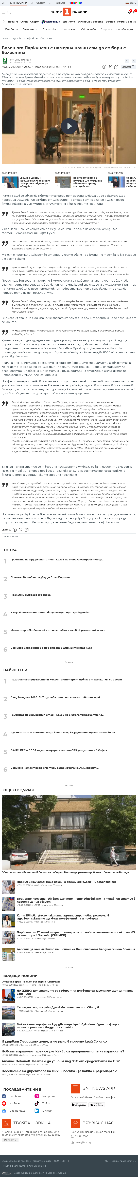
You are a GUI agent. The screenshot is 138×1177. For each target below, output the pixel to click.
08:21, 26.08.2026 (10, 1065)
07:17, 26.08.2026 (10, 1075)
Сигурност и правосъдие (117, 29)
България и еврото (90, 21)
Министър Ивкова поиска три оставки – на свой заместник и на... (58, 630)
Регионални (30, 29)
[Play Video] (69, 126)
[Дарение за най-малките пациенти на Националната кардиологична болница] (8, 954)
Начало (7, 38)
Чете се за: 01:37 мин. (40, 985)
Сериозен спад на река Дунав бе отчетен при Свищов (58, 1007)
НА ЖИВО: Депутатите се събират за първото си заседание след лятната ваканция (75, 992)
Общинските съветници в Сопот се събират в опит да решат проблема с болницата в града (65, 872)
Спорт (34, 21)
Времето (69, 21)
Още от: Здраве (19, 790)
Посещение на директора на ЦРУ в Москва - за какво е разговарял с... (61, 1071)
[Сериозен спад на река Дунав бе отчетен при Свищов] (8, 1012)
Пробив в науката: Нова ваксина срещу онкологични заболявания (66, 882)
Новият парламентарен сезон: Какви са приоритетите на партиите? (63, 1051)
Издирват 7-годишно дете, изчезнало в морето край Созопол (54, 1041)
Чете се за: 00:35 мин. (31, 1045)
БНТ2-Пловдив (23, 59)
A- (134, 61)
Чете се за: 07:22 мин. (41, 1055)
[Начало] (4, 21)
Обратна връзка (42, 1161)
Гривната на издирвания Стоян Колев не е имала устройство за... (57, 559)
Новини (13, 21)
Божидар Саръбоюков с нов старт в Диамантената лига (51, 647)
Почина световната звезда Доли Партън (40, 577)
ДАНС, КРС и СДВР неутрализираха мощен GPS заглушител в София (59, 750)
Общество (88, 29)
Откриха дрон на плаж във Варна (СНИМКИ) (31, 981)
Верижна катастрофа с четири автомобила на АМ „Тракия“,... (55, 767)
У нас (49, 38)
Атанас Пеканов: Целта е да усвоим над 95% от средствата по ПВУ (61, 1061)
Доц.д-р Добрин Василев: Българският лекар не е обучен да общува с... (35, 182)
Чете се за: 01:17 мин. (45, 997)
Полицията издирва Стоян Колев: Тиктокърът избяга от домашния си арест (66, 679)
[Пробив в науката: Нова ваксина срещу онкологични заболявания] (8, 887)
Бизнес (110, 21)
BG (132, 2)
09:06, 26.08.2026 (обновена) (15, 985)
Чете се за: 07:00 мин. (30, 1065)
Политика (49, 29)
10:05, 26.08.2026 (10, 1045)
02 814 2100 (81, 1136)
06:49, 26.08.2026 (26, 997)
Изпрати (10, 1140)
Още (26, 38)
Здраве (17, 38)
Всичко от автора (20, 62)
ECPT (64, 1161)
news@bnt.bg (83, 1142)
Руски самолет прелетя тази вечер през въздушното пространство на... (64, 732)
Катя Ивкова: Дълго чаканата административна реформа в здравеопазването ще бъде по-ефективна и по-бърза (63, 917)
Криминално (68, 29)
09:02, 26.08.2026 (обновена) (15, 1055)
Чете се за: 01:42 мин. (45, 1031)
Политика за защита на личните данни (24, 1166)
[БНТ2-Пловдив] (6, 61)
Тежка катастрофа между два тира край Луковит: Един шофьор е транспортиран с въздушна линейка (68, 1026)
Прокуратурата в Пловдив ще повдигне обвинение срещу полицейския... (87, 182)
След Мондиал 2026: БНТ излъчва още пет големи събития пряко (56, 697)
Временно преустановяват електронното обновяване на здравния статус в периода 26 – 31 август (76, 900)
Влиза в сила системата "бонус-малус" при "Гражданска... (51, 612)
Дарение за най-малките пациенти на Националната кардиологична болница (76, 949)
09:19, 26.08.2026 (26, 1011)
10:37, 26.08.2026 (25, 1031)
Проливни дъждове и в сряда (31, 594)
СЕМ (56, 1161)
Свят (24, 21)
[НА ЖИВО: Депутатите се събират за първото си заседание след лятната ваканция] (8, 996)
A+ (127, 61)
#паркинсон (11, 536)
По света (11, 29)
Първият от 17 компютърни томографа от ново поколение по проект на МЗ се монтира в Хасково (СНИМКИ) (76, 934)
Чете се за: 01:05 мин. (45, 1011)
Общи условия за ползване (16, 1161)
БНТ (4, 2)
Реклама (69, 662)
